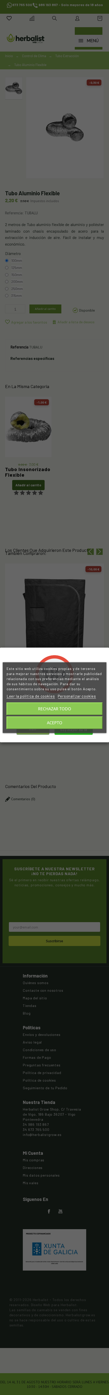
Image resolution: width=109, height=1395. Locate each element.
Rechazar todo (54, 709)
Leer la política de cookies (31, 696)
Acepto (54, 723)
